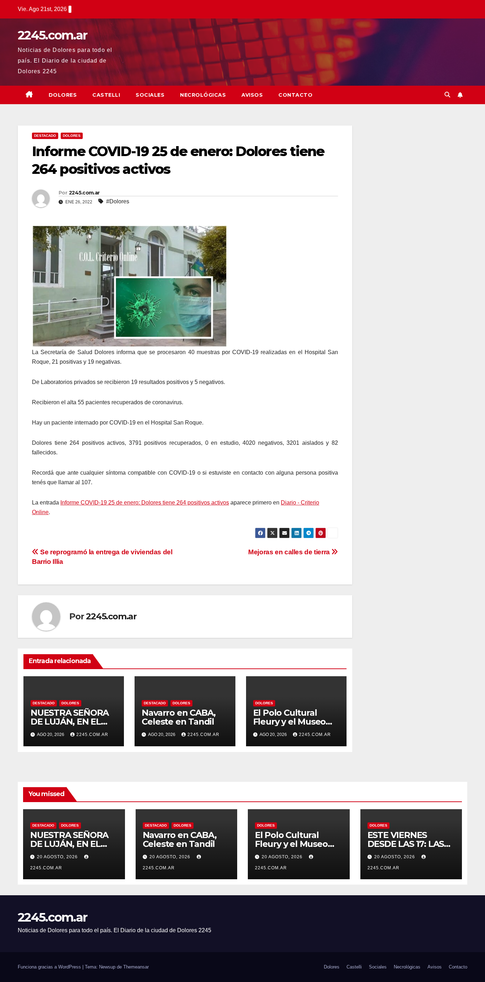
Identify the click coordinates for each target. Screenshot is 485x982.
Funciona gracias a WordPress (50, 967)
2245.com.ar (52, 35)
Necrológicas (203, 95)
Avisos (252, 95)
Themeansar (136, 967)
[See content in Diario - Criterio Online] (129, 286)
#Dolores (117, 201)
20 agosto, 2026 (58, 856)
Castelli (106, 95)
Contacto (295, 95)
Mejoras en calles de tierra (289, 552)
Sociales (150, 95)
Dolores (63, 95)
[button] (447, 95)
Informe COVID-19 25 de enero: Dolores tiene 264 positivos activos (144, 503)
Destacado (45, 136)
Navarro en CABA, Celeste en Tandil (179, 717)
